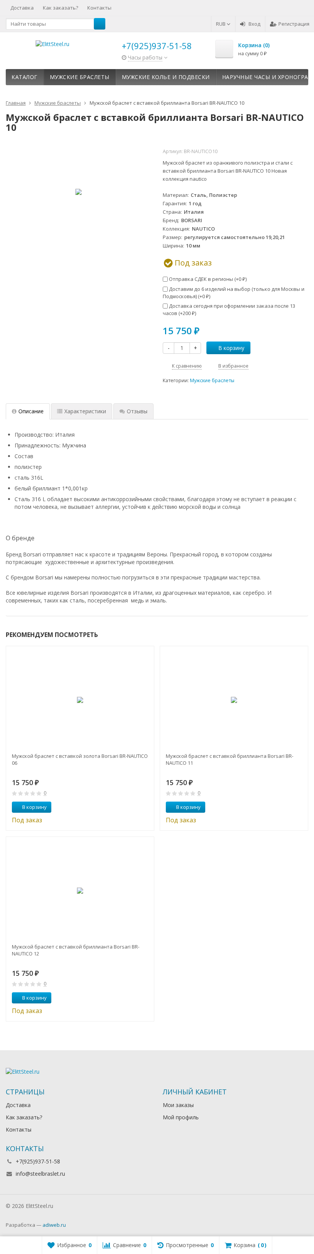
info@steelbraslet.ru (40, 1173)
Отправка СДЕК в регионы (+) (207, 279)
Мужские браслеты (80, 77)
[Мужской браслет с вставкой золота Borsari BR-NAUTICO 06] (80, 700)
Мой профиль (181, 1117)
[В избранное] (145, 807)
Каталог (24, 77)
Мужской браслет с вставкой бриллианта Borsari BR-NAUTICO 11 (229, 759)
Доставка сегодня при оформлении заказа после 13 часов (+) (229, 309)
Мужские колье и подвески (166, 77)
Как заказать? (60, 7)
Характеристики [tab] (85, 411)
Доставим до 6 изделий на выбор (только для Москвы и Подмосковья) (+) (233, 292)
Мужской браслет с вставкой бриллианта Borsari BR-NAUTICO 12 (75, 950)
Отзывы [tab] (137, 411)
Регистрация (293, 23)
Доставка (22, 7)
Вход (254, 23)
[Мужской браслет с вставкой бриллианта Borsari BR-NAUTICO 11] (234, 700)
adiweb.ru (54, 1224)
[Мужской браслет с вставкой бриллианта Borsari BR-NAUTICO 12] (80, 891)
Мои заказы (178, 1105)
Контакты (99, 7)
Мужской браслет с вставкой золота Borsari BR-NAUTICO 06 (80, 759)
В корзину (231, 347)
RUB (221, 23)
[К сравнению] (134, 807)
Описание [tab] (31, 411)
